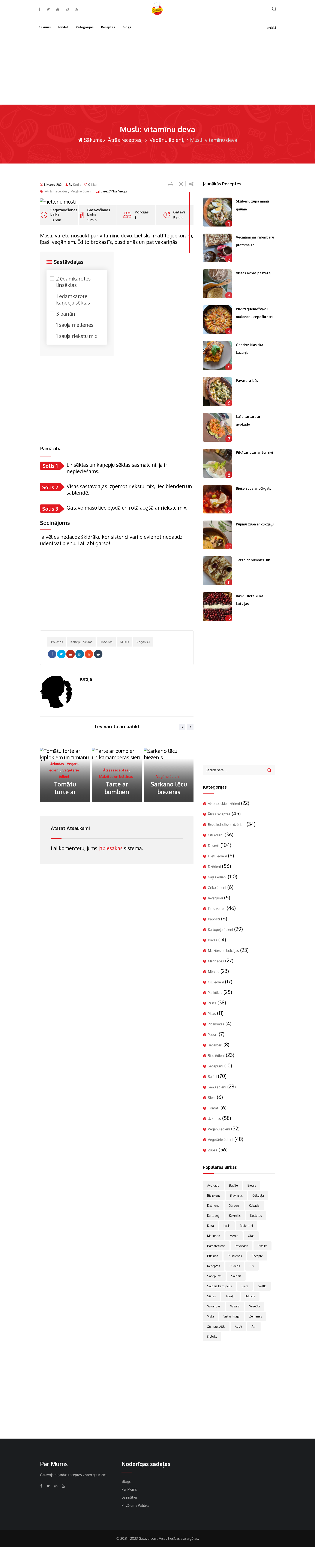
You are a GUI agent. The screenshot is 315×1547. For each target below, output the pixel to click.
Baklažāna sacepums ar (168, 788)
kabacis (254, 1205)
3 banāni (66, 314)
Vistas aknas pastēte (253, 273)
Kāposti (214, 919)
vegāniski (143, 642)
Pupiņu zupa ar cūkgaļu (255, 524)
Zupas (212, 1150)
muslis (124, 642)
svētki (262, 1286)
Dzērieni (214, 866)
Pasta (212, 1003)
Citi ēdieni (215, 835)
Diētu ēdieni (217, 856)
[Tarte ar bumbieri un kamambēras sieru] (217, 570)
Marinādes (216, 961)
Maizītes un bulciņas (64, 776)
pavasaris (241, 1246)
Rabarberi (215, 1045)
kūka (210, 1225)
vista (210, 1316)
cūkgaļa (258, 1195)
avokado (213, 1185)
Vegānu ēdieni (165, 140)
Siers (212, 1097)
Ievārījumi (215, 898)
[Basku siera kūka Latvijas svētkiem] (217, 606)
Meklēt (63, 27)
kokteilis (235, 1215)
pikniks (262, 1246)
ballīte (233, 1185)
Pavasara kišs (247, 380)
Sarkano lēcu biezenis (117, 788)
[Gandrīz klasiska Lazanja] (217, 355)
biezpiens (213, 1195)
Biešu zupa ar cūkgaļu (253, 488)
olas (251, 1236)
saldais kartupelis (219, 1286)
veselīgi (254, 1306)
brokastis (56, 642)
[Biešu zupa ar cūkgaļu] (217, 499)
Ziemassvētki (216, 1326)
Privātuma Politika (135, 1505)
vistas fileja (232, 1316)
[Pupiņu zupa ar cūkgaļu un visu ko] (217, 535)
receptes (213, 1266)
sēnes (211, 1296)
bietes (252, 1185)
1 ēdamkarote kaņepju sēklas (73, 299)
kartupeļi (213, 1215)
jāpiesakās (111, 848)
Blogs (127, 27)
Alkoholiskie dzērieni (224, 803)
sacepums (214, 1276)
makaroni (246, 1225)
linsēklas (106, 642)
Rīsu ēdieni (216, 1055)
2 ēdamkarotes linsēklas (73, 281)
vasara (235, 1306)
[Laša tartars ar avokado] (217, 427)
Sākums (45, 27)
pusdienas (235, 1256)
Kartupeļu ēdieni (220, 929)
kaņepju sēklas (81, 642)
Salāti (212, 1076)
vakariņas (213, 1306)
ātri (254, 1326)
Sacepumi (215, 1066)
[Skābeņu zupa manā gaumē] (217, 212)
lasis (227, 1225)
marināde (213, 1236)
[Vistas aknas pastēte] (217, 283)
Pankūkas (215, 992)
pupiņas (212, 1256)
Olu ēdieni (216, 982)
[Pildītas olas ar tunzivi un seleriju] (217, 463)
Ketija (77, 185)
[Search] (274, 8)
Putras (213, 1034)
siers (245, 1286)
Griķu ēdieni (217, 887)
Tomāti (213, 1108)
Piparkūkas (216, 1024)
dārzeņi (234, 1205)
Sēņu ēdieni (217, 1087)
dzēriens (213, 1205)
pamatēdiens (216, 1246)
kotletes (256, 1215)
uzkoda (250, 1296)
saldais (236, 1276)
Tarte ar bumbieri (64, 788)
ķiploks (212, 1336)
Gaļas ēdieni (217, 877)
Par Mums (129, 1489)
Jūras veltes (216, 908)
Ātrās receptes (123, 140)
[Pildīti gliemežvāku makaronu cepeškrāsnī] (217, 319)
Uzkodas (214, 1118)
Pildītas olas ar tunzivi (254, 452)
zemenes (255, 1316)
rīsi (252, 1266)
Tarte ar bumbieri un (253, 560)
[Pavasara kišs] (217, 391)
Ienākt (271, 28)
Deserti (213, 845)
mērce (234, 1236)
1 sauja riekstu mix (76, 336)
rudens (235, 1266)
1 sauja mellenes (74, 325)
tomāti (230, 1296)
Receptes (108, 27)
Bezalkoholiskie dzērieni (226, 824)
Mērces (213, 971)
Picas (212, 1013)
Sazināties (130, 1497)
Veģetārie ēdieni (168, 776)
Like (92, 185)
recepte (257, 1256)
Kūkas (212, 940)
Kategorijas (84, 27)
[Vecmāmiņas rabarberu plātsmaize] (217, 248)
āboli (238, 1326)
